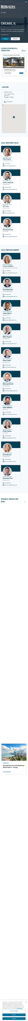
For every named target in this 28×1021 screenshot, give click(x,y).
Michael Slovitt (8, 384)
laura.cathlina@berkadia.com (11, 272)
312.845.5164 (8, 365)
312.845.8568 (8, 435)
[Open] (8, 34)
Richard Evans (8, 230)
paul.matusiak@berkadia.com (11, 296)
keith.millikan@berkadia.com (11, 414)
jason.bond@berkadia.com (10, 320)
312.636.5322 (8, 388)
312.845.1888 (8, 294)
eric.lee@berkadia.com (10, 212)
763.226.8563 (8, 210)
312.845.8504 (8, 317)
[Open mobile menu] (26, 1)
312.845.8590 (8, 412)
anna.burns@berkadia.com (10, 461)
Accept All (14, 1018)
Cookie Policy (19, 1008)
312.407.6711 (7, 163)
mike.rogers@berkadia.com (11, 343)
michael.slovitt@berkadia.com (11, 390)
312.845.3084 (8, 341)
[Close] (25, 1002)
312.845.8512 (8, 482)
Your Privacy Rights (14, 1011)
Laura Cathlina (8, 266)
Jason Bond (7, 313)
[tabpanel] (14, 66)
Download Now (7, 771)
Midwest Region (8, 92)
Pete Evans (7, 159)
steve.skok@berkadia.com (10, 367)
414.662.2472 (8, 234)
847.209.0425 (8, 187)
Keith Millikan (7, 407)
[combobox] (14, 55)
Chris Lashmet (8, 182)
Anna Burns (7, 455)
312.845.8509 (8, 459)
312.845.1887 (8, 270)
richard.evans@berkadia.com (11, 236)
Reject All (14, 1014)
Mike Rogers (7, 337)
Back (4, 12)
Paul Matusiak (8, 290)
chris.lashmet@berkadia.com (11, 189)
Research (6, 763)
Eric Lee (6, 206)
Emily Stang (7, 431)
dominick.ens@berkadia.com (11, 485)
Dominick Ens (8, 478)
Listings (5, 38)
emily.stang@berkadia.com (10, 437)
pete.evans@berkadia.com (10, 165)
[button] (14, 117)
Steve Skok (7, 360)
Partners (15, 38)
